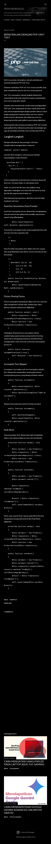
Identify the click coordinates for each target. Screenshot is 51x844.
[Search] (45, 3)
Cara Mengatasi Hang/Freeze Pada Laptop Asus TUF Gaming (24, 763)
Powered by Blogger (28, 832)
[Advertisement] (25, 701)
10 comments (14, 768)
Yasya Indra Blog (14, 8)
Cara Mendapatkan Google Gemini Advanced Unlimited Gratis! (23, 809)
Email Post (13, 600)
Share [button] (6, 600)
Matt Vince (31, 837)
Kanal (19, 20)
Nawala (26, 20)
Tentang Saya (38, 20)
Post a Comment (15, 817)
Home (6, 20)
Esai (12, 20)
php (10, 603)
